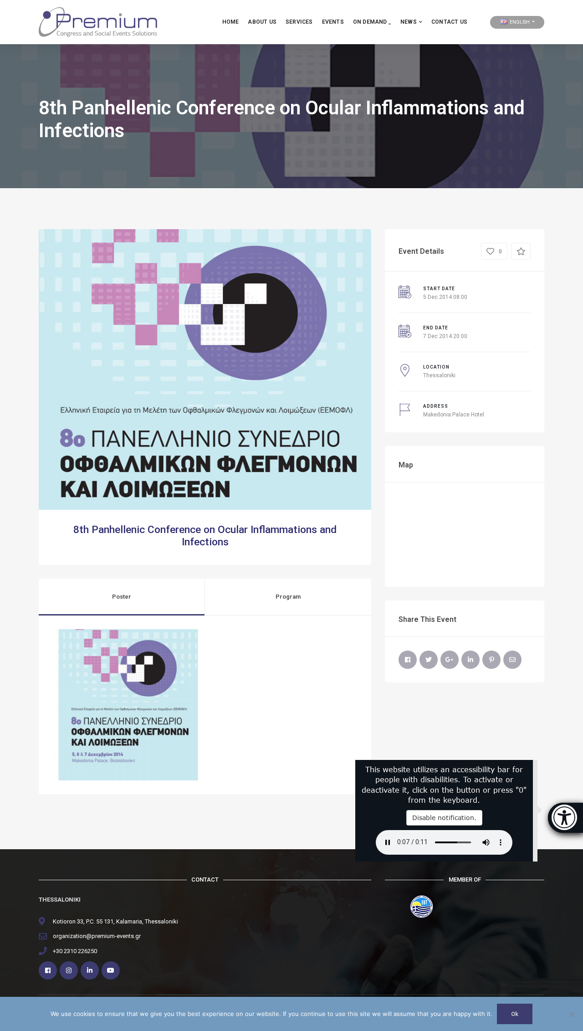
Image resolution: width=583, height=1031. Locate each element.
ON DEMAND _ (372, 22)
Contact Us (449, 22)
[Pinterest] (491, 660)
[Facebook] (408, 660)
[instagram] (69, 970)
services (299, 22)
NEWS (408, 22)
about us (262, 22)
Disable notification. (444, 817)
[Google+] (449, 660)
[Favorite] (521, 251)
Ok (514, 1013)
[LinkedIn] (470, 660)
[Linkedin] (90, 970)
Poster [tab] (121, 596)
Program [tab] (288, 596)
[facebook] (48, 970)
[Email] (512, 660)
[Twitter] (428, 660)
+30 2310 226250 (75, 951)
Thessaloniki (439, 375)
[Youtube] (111, 970)
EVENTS (333, 22)
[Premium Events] (98, 21)
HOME (230, 22)
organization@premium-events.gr (97, 936)
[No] (571, 1014)
